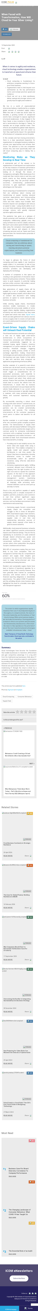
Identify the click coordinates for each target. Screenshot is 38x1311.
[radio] (17, 712)
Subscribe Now (19, 1278)
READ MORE (8, 856)
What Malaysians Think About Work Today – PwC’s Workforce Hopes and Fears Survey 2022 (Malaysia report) (18, 791)
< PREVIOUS (8, 728)
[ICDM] (8, 2)
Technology (7, 34)
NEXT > (31, 763)
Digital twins (30, 314)
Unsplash (19, 690)
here (23, 686)
